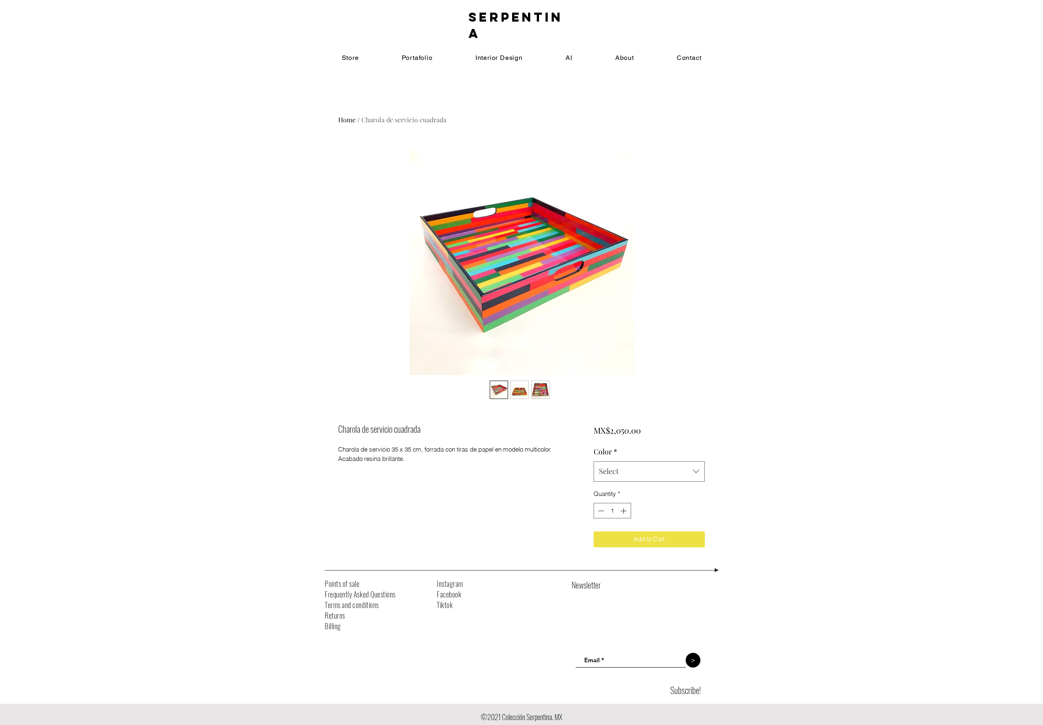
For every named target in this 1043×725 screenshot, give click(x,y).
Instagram (450, 583)
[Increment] (624, 510)
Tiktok (445, 604)
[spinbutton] (612, 510)
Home (347, 119)
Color (605, 451)
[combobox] (649, 471)
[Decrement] (600, 510)
